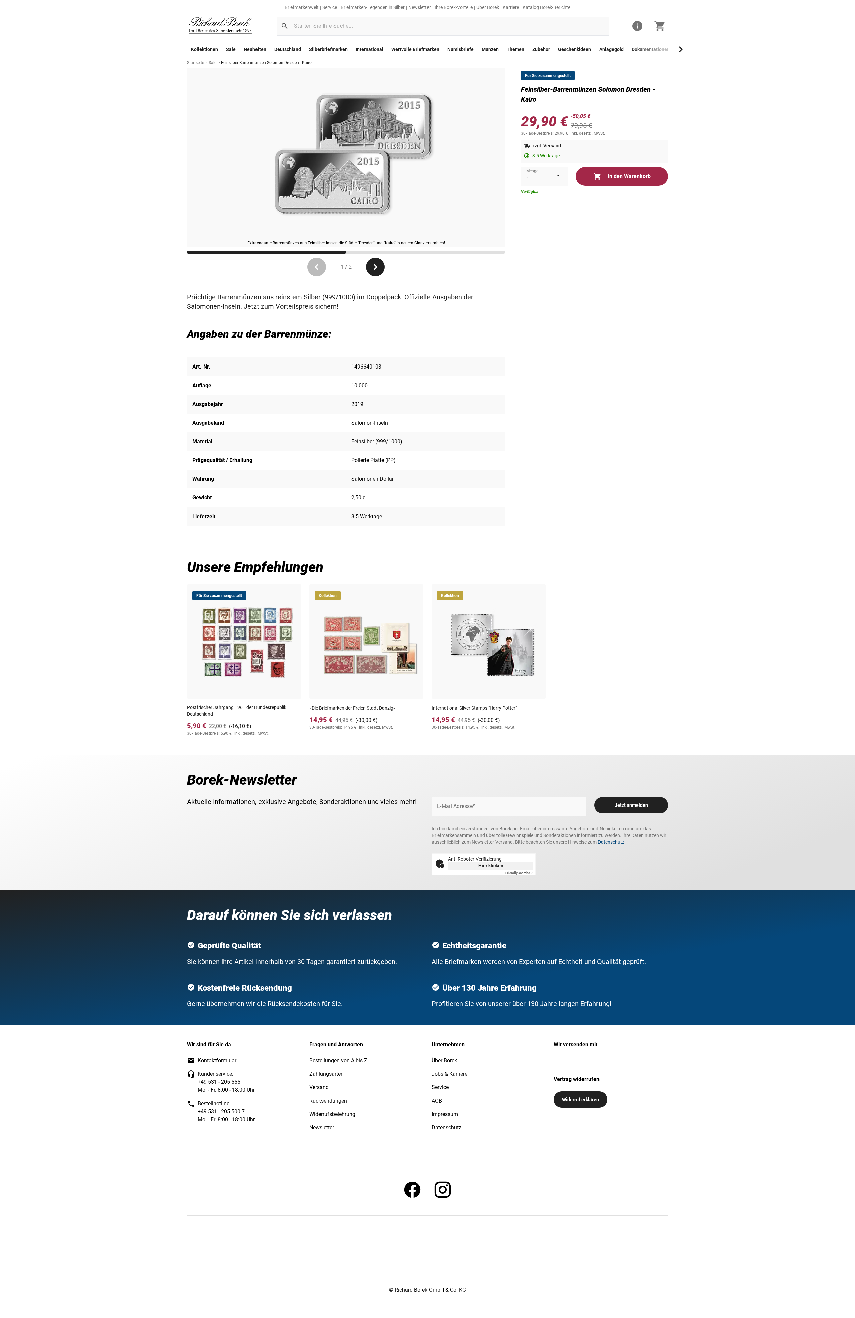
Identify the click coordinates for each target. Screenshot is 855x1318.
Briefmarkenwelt (302, 7)
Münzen (490, 49)
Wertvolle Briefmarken (415, 49)
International (369, 49)
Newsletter (419, 7)
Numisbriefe (460, 49)
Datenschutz (611, 842)
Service (329, 7)
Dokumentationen (651, 49)
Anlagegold (611, 49)
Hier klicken (490, 865)
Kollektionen (204, 49)
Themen (515, 49)
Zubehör (541, 49)
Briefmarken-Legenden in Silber (373, 7)
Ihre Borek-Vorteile (454, 7)
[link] (220, 26)
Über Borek (487, 7)
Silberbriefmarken (328, 49)
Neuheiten (255, 49)
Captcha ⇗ (519, 873)
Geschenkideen (574, 49)
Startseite (195, 62)
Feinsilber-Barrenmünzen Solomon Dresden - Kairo (266, 62)
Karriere (511, 7)
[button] (285, 26)
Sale (231, 49)
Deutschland (287, 49)
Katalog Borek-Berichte (546, 7)
